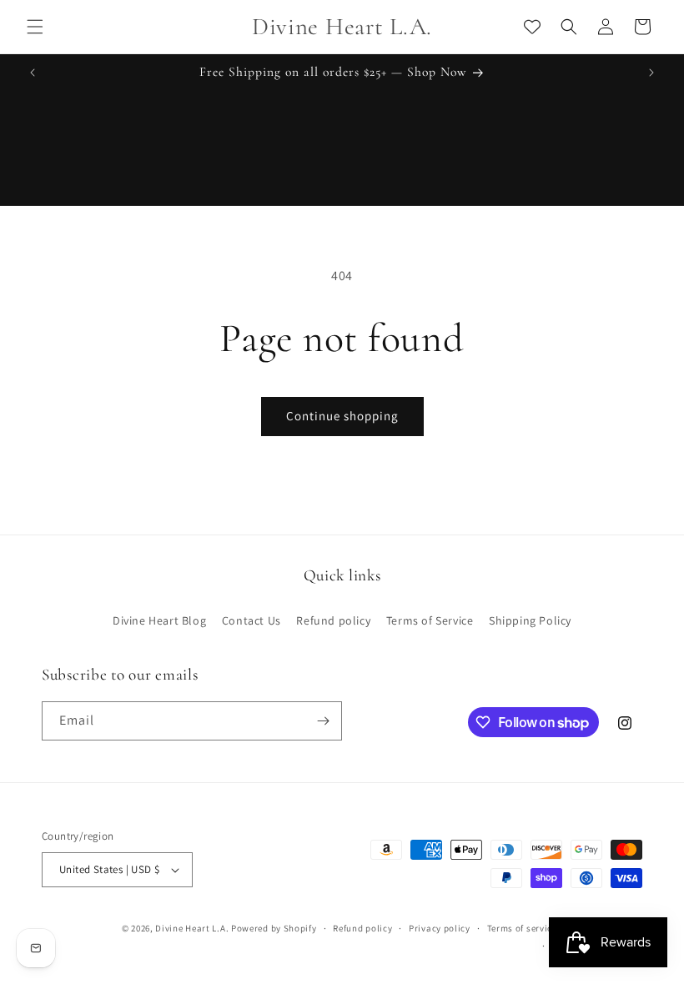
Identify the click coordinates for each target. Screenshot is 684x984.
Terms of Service (430, 620)
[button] (35, 26)
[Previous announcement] (32, 72)
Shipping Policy (530, 620)
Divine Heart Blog (159, 620)
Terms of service (522, 928)
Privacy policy (439, 928)
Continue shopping (342, 416)
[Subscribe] (322, 721)
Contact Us (251, 620)
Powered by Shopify (274, 928)
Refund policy (333, 620)
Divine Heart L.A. (192, 928)
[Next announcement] (651, 72)
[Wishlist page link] (532, 26)
